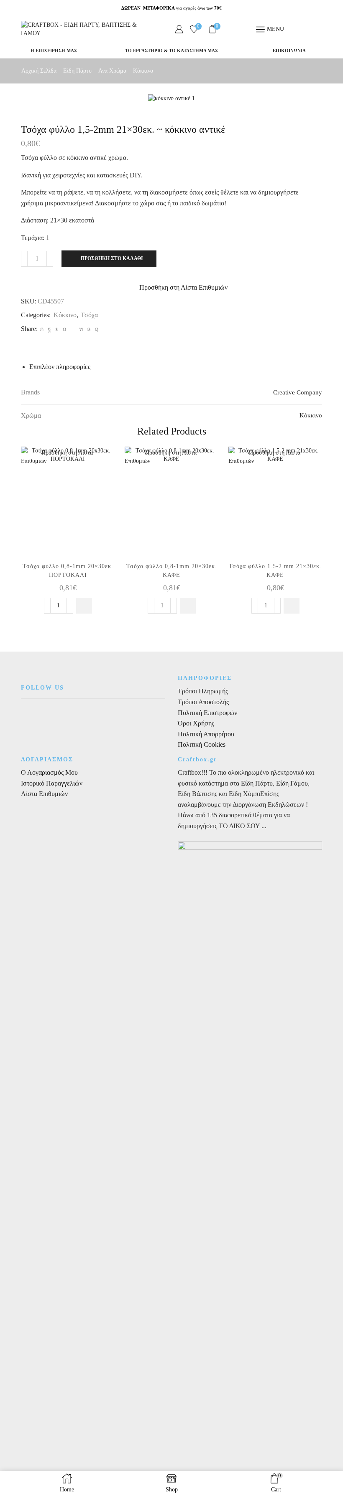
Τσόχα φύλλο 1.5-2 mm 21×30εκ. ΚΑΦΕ (275, 570)
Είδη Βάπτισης (197, 793)
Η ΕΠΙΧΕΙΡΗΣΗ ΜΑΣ (54, 50)
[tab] (59, 366)
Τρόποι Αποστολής (203, 701)
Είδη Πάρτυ (77, 71)
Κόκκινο (143, 71)
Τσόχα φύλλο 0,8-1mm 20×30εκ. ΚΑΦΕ (171, 570)
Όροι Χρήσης (196, 723)
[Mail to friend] (72, 329)
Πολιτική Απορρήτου (206, 734)
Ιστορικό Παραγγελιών (51, 783)
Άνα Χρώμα (112, 71)
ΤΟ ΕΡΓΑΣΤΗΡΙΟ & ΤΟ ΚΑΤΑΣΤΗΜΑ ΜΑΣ (171, 50)
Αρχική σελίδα (38, 71)
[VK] (57, 329)
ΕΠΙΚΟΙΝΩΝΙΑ (289, 50)
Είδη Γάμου (291, 783)
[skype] (95, 329)
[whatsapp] (89, 329)
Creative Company (297, 392)
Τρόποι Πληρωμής (203, 691)
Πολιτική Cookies (201, 744)
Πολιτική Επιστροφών (207, 712)
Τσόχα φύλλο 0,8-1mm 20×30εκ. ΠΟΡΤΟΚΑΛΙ (68, 570)
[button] (84, 606)
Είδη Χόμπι (244, 793)
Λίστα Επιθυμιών (44, 793)
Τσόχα (89, 314)
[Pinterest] (64, 329)
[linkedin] (81, 329)
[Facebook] (49, 329)
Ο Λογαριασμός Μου (49, 772)
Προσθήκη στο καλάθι (112, 258)
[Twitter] (42, 329)
